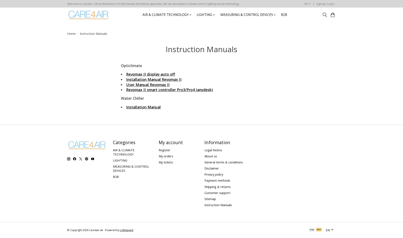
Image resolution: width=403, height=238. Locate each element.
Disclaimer (211, 168)
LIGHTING (120, 160)
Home (71, 33)
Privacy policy (213, 174)
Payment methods (217, 180)
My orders (166, 156)
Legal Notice (213, 150)
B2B (284, 15)
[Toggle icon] (325, 15)
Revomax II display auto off (150, 74)
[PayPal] (319, 230)
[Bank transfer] (312, 230)
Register (164, 150)
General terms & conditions (223, 162)
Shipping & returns (217, 187)
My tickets (166, 162)
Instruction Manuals (218, 205)
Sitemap (210, 199)
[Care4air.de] (88, 15)
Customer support (217, 193)
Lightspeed (126, 230)
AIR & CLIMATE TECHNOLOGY (124, 152)
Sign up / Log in (326, 4)
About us (210, 156)
